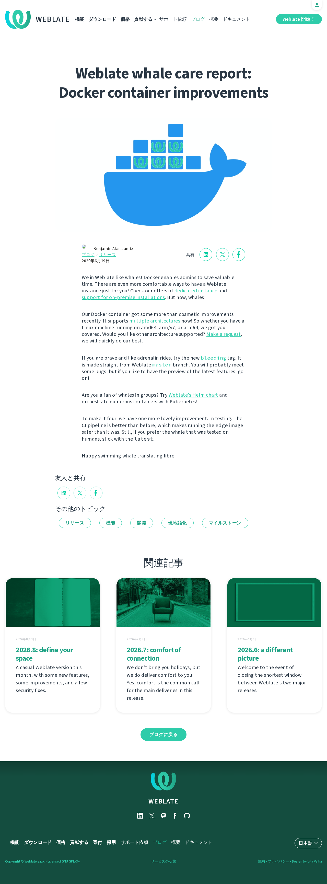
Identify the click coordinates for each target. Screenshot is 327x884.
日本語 (306, 843)
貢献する (143, 19)
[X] (152, 815)
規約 (261, 861)
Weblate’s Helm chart (193, 395)
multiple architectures (154, 320)
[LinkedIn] (140, 815)
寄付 (97, 842)
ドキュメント (236, 19)
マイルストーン (225, 523)
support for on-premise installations (123, 297)
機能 (79, 19)
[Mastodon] (163, 815)
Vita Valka (315, 861)
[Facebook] (175, 815)
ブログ (198, 19)
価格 (125, 19)
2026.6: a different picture (265, 654)
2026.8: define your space (44, 654)
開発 (141, 523)
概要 (213, 19)
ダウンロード (102, 19)
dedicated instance (195, 290)
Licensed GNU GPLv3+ (64, 861)
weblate (163, 801)
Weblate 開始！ (299, 19)
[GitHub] (187, 815)
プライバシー (278, 861)
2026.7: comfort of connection (154, 654)
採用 (111, 842)
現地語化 (177, 523)
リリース (107, 254)
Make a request (223, 334)
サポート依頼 (173, 19)
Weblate (53, 19)
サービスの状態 (163, 861)
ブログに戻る (163, 734)
